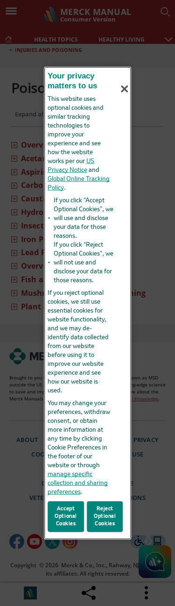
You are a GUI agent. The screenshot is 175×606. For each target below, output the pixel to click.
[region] (88, 303)
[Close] (124, 88)
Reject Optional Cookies (105, 516)
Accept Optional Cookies (66, 516)
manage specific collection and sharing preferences (78, 483)
